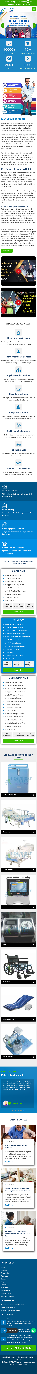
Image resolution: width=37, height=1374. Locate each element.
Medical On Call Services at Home (12, 1305)
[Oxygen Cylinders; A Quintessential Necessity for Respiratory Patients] (18, 1180)
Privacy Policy (6, 1294)
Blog (2, 1282)
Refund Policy (5, 1291)
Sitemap (4, 1285)
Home (3, 1267)
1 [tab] (12, 1110)
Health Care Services (8, 1308)
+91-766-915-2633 (20, 1348)
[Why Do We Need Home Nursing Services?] (18, 1137)
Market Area (5, 1288)
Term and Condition (7, 1296)
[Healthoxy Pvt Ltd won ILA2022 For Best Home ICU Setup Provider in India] (18, 302)
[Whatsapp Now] (33, 1330)
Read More (9, 1162)
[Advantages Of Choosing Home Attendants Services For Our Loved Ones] (18, 1223)
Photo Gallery (5, 1273)
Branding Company (22, 1364)
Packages (4, 1276)
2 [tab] (15, 1110)
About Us (4, 1270)
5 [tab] (23, 1110)
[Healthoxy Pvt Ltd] (7, 9)
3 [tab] (18, 1110)
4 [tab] (21, 1110)
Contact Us (4, 1279)
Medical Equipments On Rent (10, 1311)
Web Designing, (26, 1362)
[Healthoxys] (34, 9)
